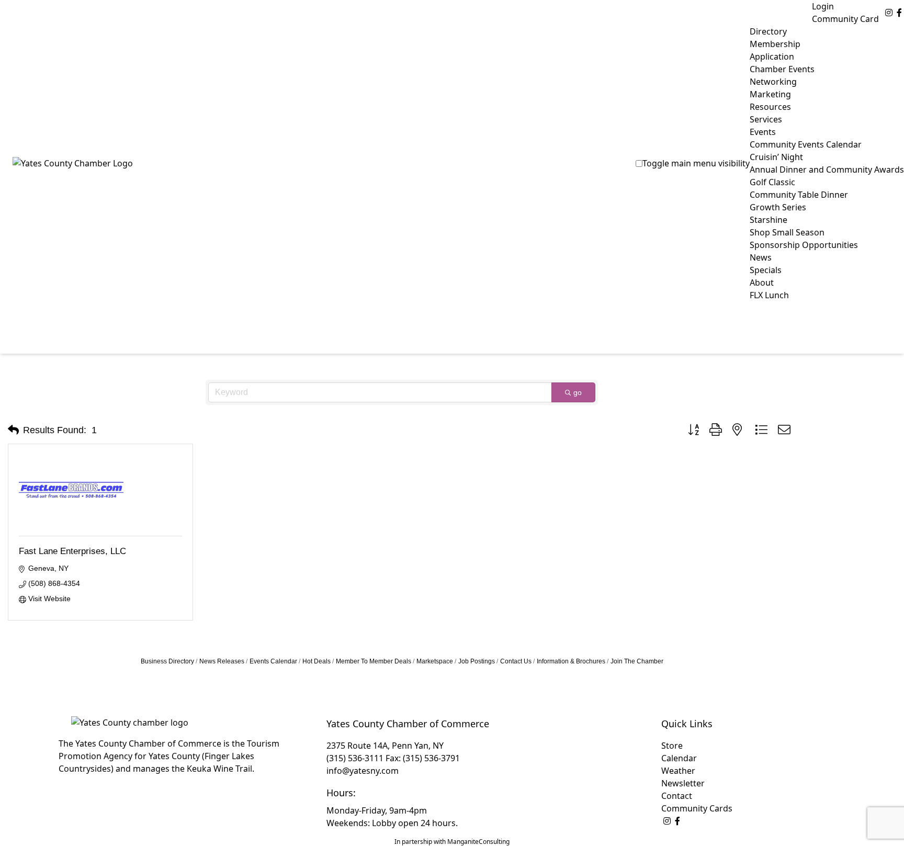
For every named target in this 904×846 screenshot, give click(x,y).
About (762, 282)
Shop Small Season (787, 232)
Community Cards (696, 808)
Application (772, 56)
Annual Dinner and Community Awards (827, 169)
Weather (678, 770)
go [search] (577, 392)
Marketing (770, 94)
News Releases (221, 661)
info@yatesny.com (362, 770)
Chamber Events (782, 69)
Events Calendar (273, 661)
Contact (676, 796)
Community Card (845, 19)
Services (766, 119)
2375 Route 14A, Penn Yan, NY (385, 745)
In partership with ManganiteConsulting (452, 841)
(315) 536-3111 (354, 758)
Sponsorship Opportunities (804, 245)
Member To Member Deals (373, 661)
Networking (773, 81)
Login (823, 6)
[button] (13, 430)
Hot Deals (316, 661)
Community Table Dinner (799, 194)
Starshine (768, 219)
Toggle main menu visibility (696, 163)
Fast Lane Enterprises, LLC (72, 551)
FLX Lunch (769, 295)
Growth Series (778, 207)
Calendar (679, 758)
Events (763, 132)
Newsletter (683, 783)
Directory (768, 31)
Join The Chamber (637, 661)
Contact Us (516, 661)
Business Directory (167, 661)
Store (672, 745)
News (761, 257)
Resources (770, 106)
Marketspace (434, 661)
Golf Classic (772, 182)
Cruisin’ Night (776, 157)
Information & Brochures (571, 661)
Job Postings (476, 661)
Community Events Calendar (806, 144)
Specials (766, 270)
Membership (775, 44)
